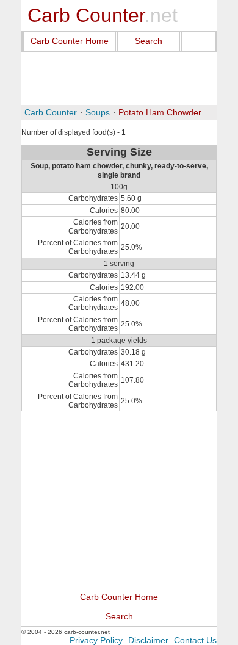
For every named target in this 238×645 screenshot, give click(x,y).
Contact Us (195, 640)
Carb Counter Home (70, 41)
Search (148, 41)
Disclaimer (148, 640)
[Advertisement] (119, 78)
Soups (97, 112)
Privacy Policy (96, 640)
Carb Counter (50, 112)
